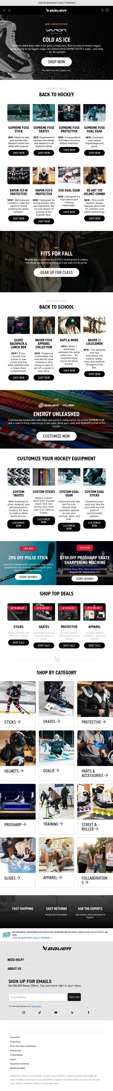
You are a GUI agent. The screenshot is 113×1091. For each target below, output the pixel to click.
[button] (4, 10)
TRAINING (51, 824)
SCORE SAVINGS (28, 577)
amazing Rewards (97, 931)
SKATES (49, 721)
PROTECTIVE (92, 722)
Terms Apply (36, 1006)
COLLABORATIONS (94, 880)
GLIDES (10, 878)
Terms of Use (15, 1037)
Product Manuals (16, 1055)
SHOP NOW (56, 62)
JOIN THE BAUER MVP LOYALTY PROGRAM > (57, 2)
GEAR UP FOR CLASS (56, 272)
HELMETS (12, 771)
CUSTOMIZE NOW (56, 436)
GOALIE (49, 770)
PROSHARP (13, 825)
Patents (13, 1059)
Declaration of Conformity (19, 1063)
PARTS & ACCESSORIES (93, 773)
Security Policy (15, 1050)
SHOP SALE (19, 642)
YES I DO (74, 997)
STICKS (10, 722)
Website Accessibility (17, 1068)
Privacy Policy (15, 1041)
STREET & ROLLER (89, 827)
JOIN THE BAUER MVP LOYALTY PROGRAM (31, 937)
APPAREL (50, 878)
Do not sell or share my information (23, 1046)
